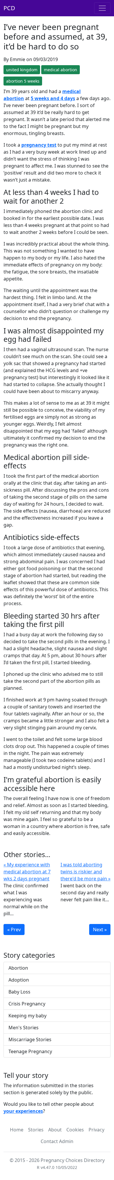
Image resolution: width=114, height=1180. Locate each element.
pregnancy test (38, 145)
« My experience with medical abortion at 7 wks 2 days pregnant (27, 871)
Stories (36, 1129)
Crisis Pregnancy (26, 1003)
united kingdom (21, 69)
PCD (9, 8)
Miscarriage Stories (29, 1039)
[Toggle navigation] (102, 8)
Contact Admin (57, 1141)
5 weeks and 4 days (53, 98)
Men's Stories (23, 1027)
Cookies (75, 1129)
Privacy (96, 1129)
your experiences (23, 1111)
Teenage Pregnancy (30, 1051)
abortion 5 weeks (22, 81)
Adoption (18, 980)
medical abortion (60, 69)
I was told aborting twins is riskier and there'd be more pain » (85, 871)
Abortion (18, 968)
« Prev (14, 929)
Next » (100, 929)
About (55, 1129)
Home (16, 1129)
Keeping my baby (27, 1015)
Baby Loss (19, 992)
